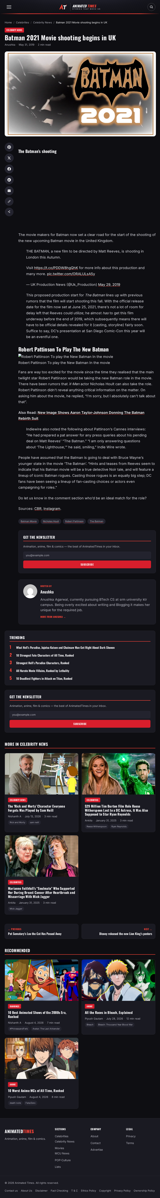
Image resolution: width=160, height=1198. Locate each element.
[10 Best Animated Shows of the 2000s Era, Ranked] (41, 980)
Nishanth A (14, 816)
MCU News (62, 1153)
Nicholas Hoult (51, 521)
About (94, 1136)
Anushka (10, 44)
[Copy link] (9, 201)
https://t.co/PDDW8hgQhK (56, 268)
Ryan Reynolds (119, 826)
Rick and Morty (17, 822)
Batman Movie (29, 521)
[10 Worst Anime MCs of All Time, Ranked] (41, 1058)
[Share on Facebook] (9, 168)
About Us (26, 1190)
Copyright (105, 1190)
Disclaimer (41, 1190)
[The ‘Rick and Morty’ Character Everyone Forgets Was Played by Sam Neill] (41, 774)
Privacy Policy (122, 1190)
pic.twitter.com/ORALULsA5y (71, 274)
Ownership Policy (144, 1190)
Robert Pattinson (74, 521)
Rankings (14, 1006)
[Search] (151, 7)
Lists (58, 1167)
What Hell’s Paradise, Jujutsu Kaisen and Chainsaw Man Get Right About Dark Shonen (65, 647)
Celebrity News (42, 22)
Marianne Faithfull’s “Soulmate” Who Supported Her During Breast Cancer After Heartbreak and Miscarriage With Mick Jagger (41, 892)
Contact (96, 1143)
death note (15, 1103)
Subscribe (87, 564)
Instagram (52, 509)
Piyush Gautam (94, 1018)
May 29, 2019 (109, 285)
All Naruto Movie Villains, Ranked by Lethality (42, 671)
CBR (38, 509)
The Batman (96, 521)
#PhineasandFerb (19, 1028)
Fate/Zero (31, 1103)
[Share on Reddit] (9, 179)
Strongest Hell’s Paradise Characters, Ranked (42, 663)
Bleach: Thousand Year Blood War (115, 1024)
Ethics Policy (88, 1190)
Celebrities (22, 22)
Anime (90, 1006)
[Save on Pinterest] (9, 147)
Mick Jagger (16, 908)
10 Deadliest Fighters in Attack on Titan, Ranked (44, 678)
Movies (59, 1148)
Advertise (97, 1149)
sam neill (34, 822)
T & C (74, 1190)
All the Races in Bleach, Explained (109, 1012)
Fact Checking (59, 1190)
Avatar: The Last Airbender (46, 1028)
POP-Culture (63, 1160)
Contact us (11, 1190)
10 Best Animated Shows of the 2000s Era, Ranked (37, 1014)
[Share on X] (9, 158)
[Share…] (9, 212)
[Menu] (9, 7)
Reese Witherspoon (97, 826)
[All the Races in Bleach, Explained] (118, 980)
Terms (130, 1143)
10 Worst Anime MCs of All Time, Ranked (36, 1090)
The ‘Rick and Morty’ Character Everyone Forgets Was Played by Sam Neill (36, 808)
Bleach (90, 1024)
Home (8, 22)
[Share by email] (9, 190)
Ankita (88, 820)
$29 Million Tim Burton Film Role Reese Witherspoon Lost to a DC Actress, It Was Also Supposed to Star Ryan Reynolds (116, 810)
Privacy (131, 1136)
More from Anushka (53, 616)
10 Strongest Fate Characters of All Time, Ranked (45, 655)
